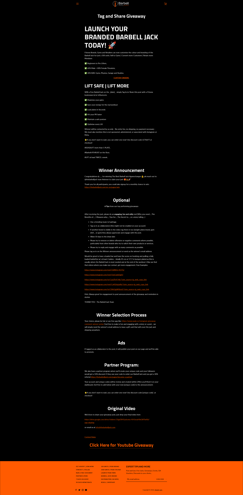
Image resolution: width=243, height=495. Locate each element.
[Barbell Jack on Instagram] (83, 490)
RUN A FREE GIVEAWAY (84, 473)
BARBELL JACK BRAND (109, 476)
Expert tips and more (138, 466)
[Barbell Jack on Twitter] (79, 490)
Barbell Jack (158, 490)
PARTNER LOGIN (82, 476)
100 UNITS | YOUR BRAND (110, 466)
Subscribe (160, 479)
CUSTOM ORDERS (121, 78)
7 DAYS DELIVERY (82, 479)
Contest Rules (90, 437)
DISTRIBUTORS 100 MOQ (110, 479)
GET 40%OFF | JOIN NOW (85, 466)
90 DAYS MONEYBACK (84, 482)
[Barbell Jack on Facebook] (76, 490)
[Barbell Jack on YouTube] (86, 490)
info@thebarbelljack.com (105, 427)
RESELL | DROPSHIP (108, 482)
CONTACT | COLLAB (83, 470)
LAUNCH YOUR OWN (108, 473)
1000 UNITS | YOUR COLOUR (111, 470)
